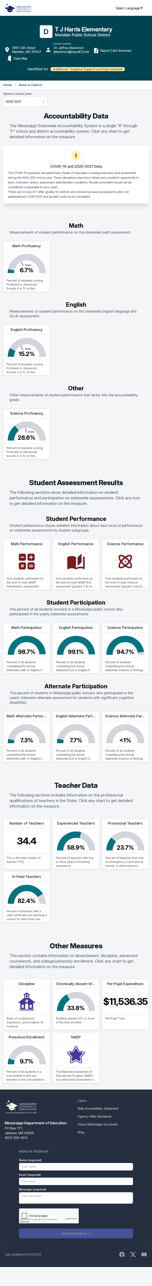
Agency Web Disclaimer (95, 1116)
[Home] (18, 8)
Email (30, 1174)
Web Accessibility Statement (98, 1108)
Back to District (30, 85)
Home (7, 85)
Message (32, 1189)
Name (30, 1160)
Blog (81, 1132)
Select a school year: (17, 93)
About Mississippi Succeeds (98, 1124)
